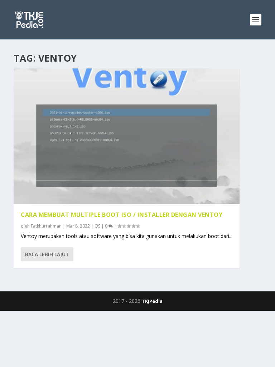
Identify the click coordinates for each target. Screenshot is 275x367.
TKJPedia (152, 301)
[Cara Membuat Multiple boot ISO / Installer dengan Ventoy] (127, 136)
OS (97, 226)
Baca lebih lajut (47, 254)
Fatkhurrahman (46, 226)
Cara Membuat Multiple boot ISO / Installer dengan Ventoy (121, 215)
